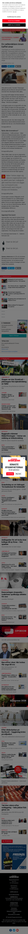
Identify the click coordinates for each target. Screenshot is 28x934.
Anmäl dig (10, 474)
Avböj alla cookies (14, 25)
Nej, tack (18, 474)
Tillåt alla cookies (14, 20)
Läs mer (14, 11)
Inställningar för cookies (14, 16)
